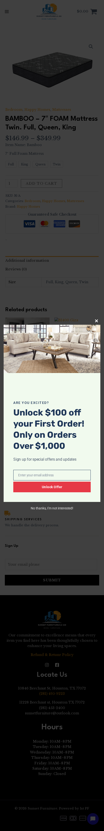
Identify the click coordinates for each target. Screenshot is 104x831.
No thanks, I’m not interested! (52, 508)
